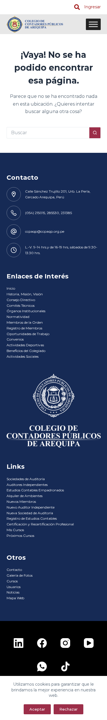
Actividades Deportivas (25, 345)
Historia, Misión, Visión (25, 294)
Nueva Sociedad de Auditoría (30, 513)
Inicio (11, 288)
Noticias (13, 592)
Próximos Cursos (20, 535)
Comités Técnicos (21, 305)
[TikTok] (65, 666)
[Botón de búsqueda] (95, 133)
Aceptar (37, 709)
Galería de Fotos (20, 575)
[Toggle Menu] (93, 24)
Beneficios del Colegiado (26, 351)
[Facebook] (42, 643)
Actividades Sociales (23, 356)
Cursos (12, 581)
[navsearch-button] (77, 7)
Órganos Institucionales (26, 311)
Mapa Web (15, 598)
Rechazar (68, 709)
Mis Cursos (15, 530)
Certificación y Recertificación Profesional (40, 524)
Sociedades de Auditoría (26, 479)
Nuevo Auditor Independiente (30, 507)
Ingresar (92, 6)
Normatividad (18, 316)
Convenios (15, 339)
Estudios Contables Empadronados (35, 490)
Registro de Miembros (24, 328)
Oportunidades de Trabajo (28, 334)
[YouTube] (89, 643)
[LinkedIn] (18, 643)
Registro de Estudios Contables (32, 518)
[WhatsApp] (42, 666)
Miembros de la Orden (25, 322)
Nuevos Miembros (21, 501)
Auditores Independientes (27, 484)
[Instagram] (65, 643)
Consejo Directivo (21, 300)
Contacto (14, 569)
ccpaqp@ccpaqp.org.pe (44, 231)
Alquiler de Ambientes (25, 496)
